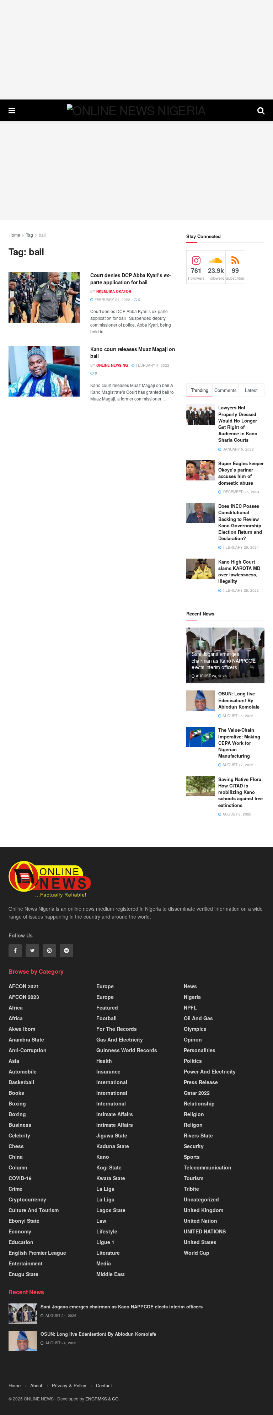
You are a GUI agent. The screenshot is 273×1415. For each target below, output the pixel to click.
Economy (20, 1231)
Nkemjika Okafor (113, 291)
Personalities (199, 1050)
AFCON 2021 (24, 986)
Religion (194, 1114)
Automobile (23, 1071)
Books (16, 1092)
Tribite (191, 1188)
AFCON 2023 (24, 996)
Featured (107, 1007)
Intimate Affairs (114, 1114)
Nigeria (192, 996)
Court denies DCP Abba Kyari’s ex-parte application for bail (130, 278)
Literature (108, 1252)
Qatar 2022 (197, 1092)
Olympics (195, 1028)
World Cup (196, 1252)
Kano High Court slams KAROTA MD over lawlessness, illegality (239, 571)
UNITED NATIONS (205, 1231)
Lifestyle (106, 1231)
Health (104, 1060)
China (16, 1156)
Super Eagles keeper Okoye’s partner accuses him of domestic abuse (241, 473)
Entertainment (26, 1263)
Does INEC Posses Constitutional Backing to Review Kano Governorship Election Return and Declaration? (240, 522)
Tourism (193, 1178)
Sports (192, 1156)
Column (18, 1167)
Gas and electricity (119, 1039)
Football (106, 1018)
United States (200, 1241)
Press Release (201, 1082)
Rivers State (198, 1135)
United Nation (200, 1220)
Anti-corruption (28, 1050)
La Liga (105, 1188)
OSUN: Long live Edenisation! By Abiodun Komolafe (238, 700)
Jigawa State (111, 1135)
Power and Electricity (210, 1071)
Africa (16, 1007)
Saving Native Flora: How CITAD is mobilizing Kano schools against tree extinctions (240, 792)
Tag (29, 235)
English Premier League (37, 1252)
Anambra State (26, 1039)
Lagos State (110, 1210)
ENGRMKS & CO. (102, 1398)
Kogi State (109, 1167)
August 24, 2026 (211, 675)
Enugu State (23, 1273)
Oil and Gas (198, 1018)
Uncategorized (201, 1199)
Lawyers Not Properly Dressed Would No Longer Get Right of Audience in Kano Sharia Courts (237, 423)
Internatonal (111, 1103)
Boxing (17, 1103)
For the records (116, 1028)
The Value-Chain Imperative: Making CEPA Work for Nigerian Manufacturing (239, 742)
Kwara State (110, 1178)
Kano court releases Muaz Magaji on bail (132, 352)
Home (14, 235)
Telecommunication (207, 1167)
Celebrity (19, 1135)
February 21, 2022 (111, 299)
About (36, 1385)
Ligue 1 (105, 1241)
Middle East (110, 1273)
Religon (193, 1124)
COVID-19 (20, 1178)
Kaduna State (112, 1146)
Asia (14, 1060)
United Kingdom (203, 1210)
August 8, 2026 (236, 814)
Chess (16, 1146)
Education (21, 1241)
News (190, 986)
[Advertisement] (136, 49)
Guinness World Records (126, 1050)
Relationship (199, 1103)
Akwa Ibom (22, 1028)
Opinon (193, 1039)
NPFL (190, 1007)
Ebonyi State (24, 1220)
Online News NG (112, 365)
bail (42, 235)
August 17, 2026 (237, 764)
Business (20, 1124)
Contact (104, 1385)
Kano (102, 1156)
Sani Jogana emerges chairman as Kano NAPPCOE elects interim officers (223, 660)
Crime (15, 1188)
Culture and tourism (34, 1210)
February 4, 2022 (152, 365)
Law (101, 1220)
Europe (105, 986)
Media (103, 1263)
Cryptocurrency (27, 1199)
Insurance (108, 1071)
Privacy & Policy (69, 1385)
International (111, 1082)
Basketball (21, 1082)
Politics (193, 1060)
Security (194, 1146)
